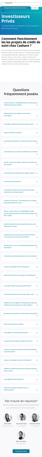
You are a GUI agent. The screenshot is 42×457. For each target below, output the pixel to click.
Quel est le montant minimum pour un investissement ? (16, 389)
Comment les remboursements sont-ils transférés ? (21, 256)
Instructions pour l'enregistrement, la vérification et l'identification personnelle (21, 104)
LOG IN (35, 8)
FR (3, 11)
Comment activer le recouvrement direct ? (18, 286)
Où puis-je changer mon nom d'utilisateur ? (18, 360)
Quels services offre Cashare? (14, 324)
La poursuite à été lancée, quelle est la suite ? (18, 341)
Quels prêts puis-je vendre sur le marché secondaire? (17, 114)
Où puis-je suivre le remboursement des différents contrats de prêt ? (20, 350)
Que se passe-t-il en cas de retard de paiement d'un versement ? (20, 246)
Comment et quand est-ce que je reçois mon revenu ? (20, 142)
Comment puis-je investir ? (12, 181)
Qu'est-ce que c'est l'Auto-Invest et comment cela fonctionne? (20, 163)
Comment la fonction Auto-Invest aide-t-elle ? (19, 294)
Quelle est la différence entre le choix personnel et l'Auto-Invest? (20, 369)
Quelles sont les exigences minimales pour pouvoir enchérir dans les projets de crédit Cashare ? (20, 304)
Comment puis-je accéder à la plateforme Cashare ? (21, 151)
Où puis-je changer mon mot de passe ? (16, 267)
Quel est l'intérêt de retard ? (13, 132)
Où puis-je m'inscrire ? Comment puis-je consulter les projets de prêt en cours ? (20, 201)
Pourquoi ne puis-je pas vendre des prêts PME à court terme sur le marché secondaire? (19, 236)
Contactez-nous (21, 451)
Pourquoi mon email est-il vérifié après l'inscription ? (21, 314)
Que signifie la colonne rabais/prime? (16, 332)
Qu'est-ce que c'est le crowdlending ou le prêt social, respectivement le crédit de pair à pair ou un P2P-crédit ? (20, 213)
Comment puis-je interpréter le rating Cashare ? (19, 173)
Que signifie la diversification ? (14, 379)
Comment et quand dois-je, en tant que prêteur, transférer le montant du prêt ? (19, 191)
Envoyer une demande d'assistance (15, 8)
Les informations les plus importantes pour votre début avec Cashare (20, 225)
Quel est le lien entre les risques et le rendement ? (20, 275)
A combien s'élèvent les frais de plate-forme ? (19, 124)
